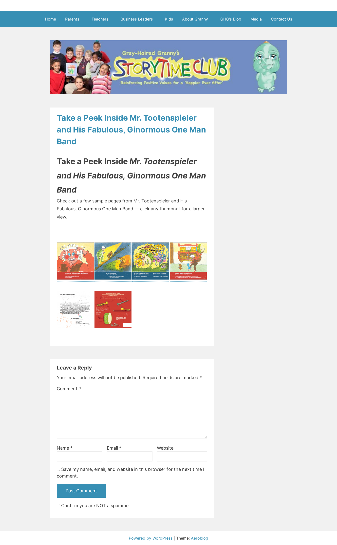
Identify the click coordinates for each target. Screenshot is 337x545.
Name (65, 448)
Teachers (100, 19)
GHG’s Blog (230, 19)
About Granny (195, 19)
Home (50, 19)
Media (256, 19)
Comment (69, 388)
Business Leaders (137, 19)
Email (114, 448)
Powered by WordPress (151, 538)
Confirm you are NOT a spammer (95, 505)
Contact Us (281, 19)
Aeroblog (199, 538)
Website (165, 448)
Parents (72, 19)
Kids (169, 19)
